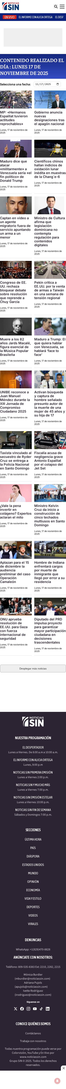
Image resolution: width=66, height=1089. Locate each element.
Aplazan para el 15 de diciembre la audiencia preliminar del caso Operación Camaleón (15, 572)
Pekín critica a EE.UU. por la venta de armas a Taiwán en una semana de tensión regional (49, 290)
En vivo (10, 17)
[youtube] (35, 1009)
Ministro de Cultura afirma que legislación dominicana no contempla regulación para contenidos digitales (49, 231)
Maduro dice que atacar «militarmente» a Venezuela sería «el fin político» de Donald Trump (16, 171)
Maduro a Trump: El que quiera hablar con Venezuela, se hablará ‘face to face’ (49, 347)
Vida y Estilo (33, 898)
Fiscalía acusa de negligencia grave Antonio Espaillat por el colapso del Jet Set (48, 460)
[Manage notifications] (57, 1081)
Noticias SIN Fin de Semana (33, 810)
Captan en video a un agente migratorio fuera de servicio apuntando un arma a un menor (15, 227)
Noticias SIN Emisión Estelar (33, 797)
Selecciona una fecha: (15, 84)
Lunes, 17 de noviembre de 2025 (13, 131)
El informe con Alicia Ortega (35, 17)
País (33, 848)
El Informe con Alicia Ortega (33, 760)
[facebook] (22, 1009)
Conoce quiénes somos (33, 1024)
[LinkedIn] (48, 1009)
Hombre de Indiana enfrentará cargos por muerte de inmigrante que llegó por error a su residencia (49, 572)
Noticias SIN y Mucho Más (33, 785)
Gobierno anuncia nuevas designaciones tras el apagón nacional (49, 118)
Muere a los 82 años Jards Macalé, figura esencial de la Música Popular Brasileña (15, 347)
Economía (33, 890)
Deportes (33, 907)
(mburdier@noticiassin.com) (32, 979)
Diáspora (33, 856)
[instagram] (28, 1009)
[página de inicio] (10, 6)
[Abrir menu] (62, 6)
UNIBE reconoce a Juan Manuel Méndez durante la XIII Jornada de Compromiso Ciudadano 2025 (15, 401)
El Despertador (33, 747)
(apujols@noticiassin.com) (31, 987)
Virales (33, 924)
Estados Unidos (33, 865)
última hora (33, 839)
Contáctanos (33, 1033)
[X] (15, 1009)
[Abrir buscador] (56, 6)
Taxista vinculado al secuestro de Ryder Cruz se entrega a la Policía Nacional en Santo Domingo (16, 460)
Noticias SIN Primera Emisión (33, 772)
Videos (33, 915)
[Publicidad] (33, 688)
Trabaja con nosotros (33, 1041)
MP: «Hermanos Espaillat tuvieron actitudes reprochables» (14, 118)
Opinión (33, 882)
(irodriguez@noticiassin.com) (33, 995)
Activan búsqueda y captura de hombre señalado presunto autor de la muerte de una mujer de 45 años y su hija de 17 (49, 403)
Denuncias (33, 940)
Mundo (33, 873)
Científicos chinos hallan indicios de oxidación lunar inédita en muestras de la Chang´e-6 (50, 169)
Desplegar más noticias (33, 668)
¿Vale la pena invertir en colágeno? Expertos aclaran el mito (16, 511)
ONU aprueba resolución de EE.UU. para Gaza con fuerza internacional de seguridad (13, 628)
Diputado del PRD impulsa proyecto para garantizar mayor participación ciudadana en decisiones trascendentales (50, 630)
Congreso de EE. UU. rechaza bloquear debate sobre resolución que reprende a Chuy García (13, 292)
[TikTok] (41, 1009)
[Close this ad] (63, 1068)
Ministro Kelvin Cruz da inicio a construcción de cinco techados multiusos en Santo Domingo (49, 515)
